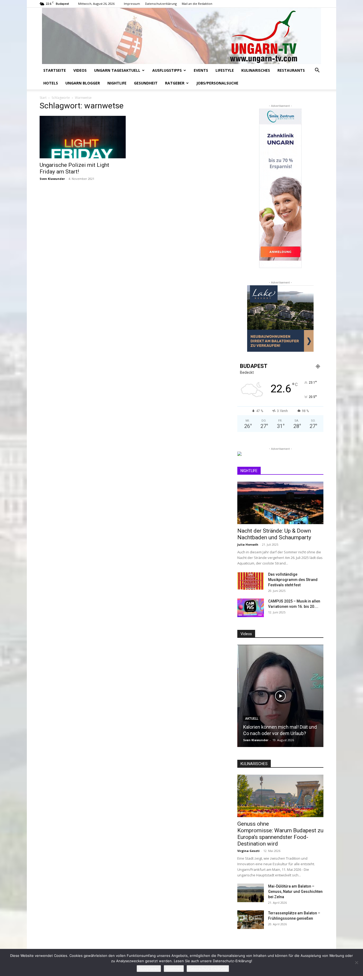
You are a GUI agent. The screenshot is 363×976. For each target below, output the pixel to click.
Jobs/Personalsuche (217, 83)
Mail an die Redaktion (197, 4)
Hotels (50, 83)
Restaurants (291, 70)
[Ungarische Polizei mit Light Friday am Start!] (83, 137)
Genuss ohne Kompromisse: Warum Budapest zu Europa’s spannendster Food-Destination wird (280, 834)
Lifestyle (225, 70)
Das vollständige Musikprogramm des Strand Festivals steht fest (293, 579)
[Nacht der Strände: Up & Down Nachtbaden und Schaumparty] (280, 503)
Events (201, 70)
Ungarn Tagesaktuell (117, 70)
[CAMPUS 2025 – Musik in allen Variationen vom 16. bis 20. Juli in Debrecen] (250, 608)
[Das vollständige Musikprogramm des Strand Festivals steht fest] (250, 581)
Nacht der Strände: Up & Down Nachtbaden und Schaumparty (274, 534)
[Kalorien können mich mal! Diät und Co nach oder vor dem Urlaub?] (280, 696)
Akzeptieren (149, 968)
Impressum (132, 4)
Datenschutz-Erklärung (208, 968)
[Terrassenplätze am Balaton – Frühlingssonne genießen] (250, 919)
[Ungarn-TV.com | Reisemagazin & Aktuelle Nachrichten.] (181, 36)
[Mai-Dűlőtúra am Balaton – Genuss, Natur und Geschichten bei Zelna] (250, 893)
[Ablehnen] (356, 962)
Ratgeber (174, 83)
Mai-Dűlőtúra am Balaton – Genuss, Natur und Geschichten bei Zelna (295, 891)
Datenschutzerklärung (161, 4)
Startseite (54, 70)
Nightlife (116, 83)
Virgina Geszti (248, 851)
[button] (317, 70)
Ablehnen (174, 968)
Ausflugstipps (167, 70)
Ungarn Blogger (82, 83)
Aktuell (251, 718)
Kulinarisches (255, 70)
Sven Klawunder (52, 179)
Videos (80, 70)
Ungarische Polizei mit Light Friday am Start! (74, 168)
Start (43, 97)
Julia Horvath (247, 544)
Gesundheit (146, 83)
